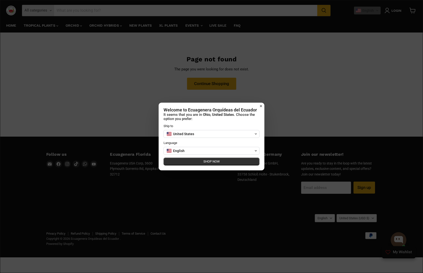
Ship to (168, 126)
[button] (211, 134)
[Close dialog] (260, 106)
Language (170, 143)
